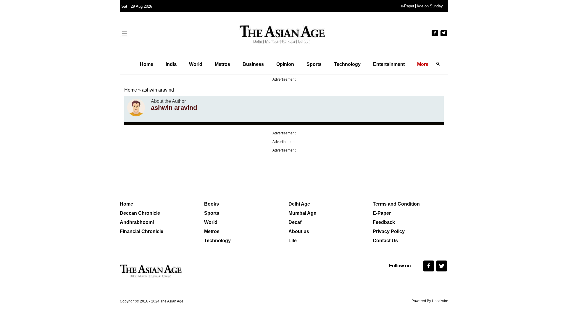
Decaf (294, 222)
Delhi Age (299, 203)
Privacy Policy (389, 231)
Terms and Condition (396, 203)
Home (146, 64)
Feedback (384, 222)
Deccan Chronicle (140, 213)
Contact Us (385, 240)
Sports (314, 64)
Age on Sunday (430, 6)
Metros (222, 64)
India (171, 64)
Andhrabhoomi (137, 222)
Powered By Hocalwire (430, 301)
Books (211, 203)
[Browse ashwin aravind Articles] (136, 107)
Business (253, 64)
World (195, 64)
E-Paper (382, 213)
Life (292, 240)
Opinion (285, 64)
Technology (347, 64)
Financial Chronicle (141, 231)
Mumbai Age (302, 213)
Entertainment (389, 64)
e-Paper (407, 6)
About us (298, 231)
